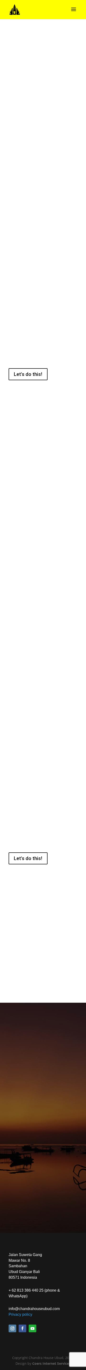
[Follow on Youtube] (32, 1328)
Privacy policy (20, 1314)
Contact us (43, 1200)
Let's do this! (28, 374)
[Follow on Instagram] (12, 1328)
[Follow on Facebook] (22, 1328)
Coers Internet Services (51, 1363)
